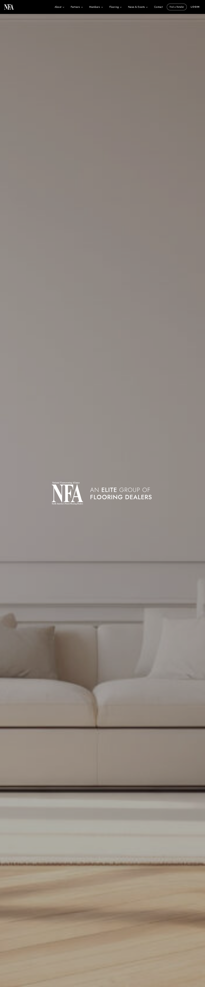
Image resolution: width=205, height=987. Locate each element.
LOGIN (195, 6)
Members (94, 7)
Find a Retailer (177, 6)
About (58, 7)
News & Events (136, 7)
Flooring (114, 7)
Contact (158, 7)
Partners (75, 7)
